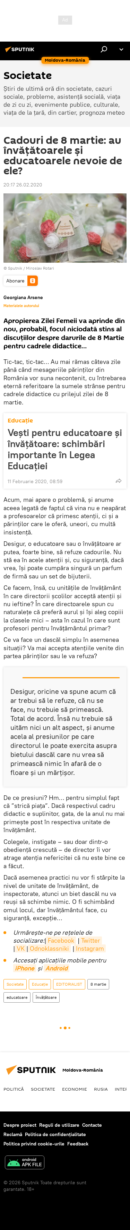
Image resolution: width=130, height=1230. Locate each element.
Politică (13, 1089)
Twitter (90, 940)
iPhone (24, 968)
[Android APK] (24, 1163)
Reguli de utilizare (59, 1125)
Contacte (92, 1125)
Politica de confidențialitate (55, 1134)
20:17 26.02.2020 (22, 185)
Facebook (61, 940)
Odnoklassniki (49, 948)
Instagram (90, 948)
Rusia (101, 1089)
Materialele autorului (21, 305)
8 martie (98, 984)
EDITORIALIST (69, 984)
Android (56, 968)
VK (21, 948)
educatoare (17, 997)
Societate (15, 984)
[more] (118, 481)
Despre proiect (19, 1125)
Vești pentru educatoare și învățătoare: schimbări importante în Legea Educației (65, 449)
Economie (74, 1089)
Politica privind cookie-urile (33, 1144)
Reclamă (12, 1134)
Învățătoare (46, 997)
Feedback (77, 1144)
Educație (20, 420)
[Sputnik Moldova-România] (20, 52)
